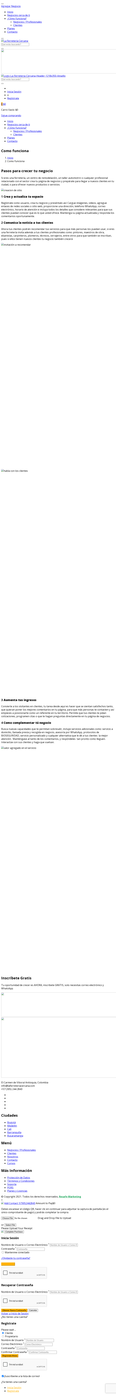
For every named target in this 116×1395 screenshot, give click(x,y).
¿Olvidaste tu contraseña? (15, 1258)
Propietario (11, 1336)
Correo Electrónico (11, 1344)
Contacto (12, 31)
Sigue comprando (11, 115)
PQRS (10, 1187)
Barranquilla (14, 1132)
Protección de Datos (18, 1177)
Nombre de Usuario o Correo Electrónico (24, 1244)
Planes (11, 28)
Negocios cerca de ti (18, 15)
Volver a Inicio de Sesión (15, 1313)
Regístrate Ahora (9, 1356)
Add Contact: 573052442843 (19, 1203)
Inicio (10, 12)
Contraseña (7, 1249)
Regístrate (13, 98)
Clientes (17, 25)
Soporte (11, 1184)
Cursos (11, 1163)
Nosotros (12, 1156)
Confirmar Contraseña (14, 1352)
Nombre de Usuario (12, 1340)
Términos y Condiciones (20, 1181)
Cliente (9, 1333)
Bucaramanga (15, 1135)
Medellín (12, 1125)
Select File (10, 1225)
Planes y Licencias (17, 1191)
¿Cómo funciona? (17, 18)
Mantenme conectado (16, 1252)
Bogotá (11, 1122)
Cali (9, 1129)
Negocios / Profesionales (27, 22)
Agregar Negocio (11, 6)
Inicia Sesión (14, 91)
